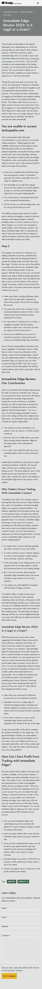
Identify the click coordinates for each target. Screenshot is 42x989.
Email (4, 917)
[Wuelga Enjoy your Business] (12, 3)
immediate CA (23, 882)
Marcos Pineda (27, 12)
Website (5, 926)
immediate (11, 882)
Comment (6, 935)
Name (5, 908)
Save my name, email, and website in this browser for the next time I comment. (20, 969)
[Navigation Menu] (37, 3)
